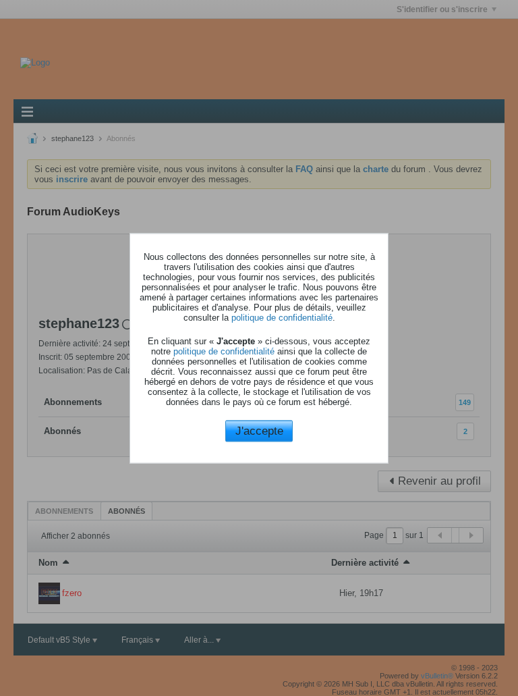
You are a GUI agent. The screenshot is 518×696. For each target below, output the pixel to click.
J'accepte (259, 431)
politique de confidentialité (282, 318)
